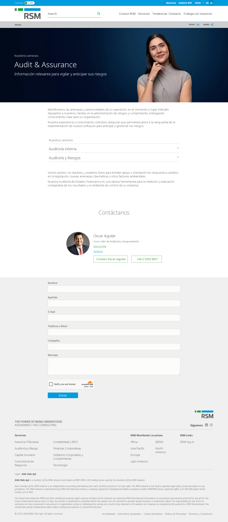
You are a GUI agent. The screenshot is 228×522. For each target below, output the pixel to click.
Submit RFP (185, 2)
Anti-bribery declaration (129, 513)
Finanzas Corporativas (67, 448)
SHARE (206, 24)
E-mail (51, 311)
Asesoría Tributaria (26, 442)
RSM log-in (187, 442)
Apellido (52, 297)
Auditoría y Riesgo (26, 448)
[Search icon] (98, 13)
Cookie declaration (153, 513)
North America (160, 450)
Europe (135, 455)
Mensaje (53, 355)
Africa (134, 442)
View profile (99, 246)
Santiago (98, 251)
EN (207, 3)
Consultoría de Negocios (24, 463)
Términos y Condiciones (200, 513)
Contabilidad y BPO (65, 442)
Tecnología (60, 465)
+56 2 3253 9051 (147, 259)
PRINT (192, 24)
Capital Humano (25, 455)
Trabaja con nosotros (197, 14)
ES (211, 3)
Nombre (52, 283)
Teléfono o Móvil (57, 326)
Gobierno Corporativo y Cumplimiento (68, 456)
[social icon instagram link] (211, 425)
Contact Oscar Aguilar (111, 259)
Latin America (139, 461)
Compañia (54, 340)
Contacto (175, 14)
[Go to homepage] (29, 13)
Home (18, 24)
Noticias (171, 2)
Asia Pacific (138, 448)
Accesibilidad (108, 513)
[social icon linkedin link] (206, 425)
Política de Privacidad (175, 513)
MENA (159, 442)
